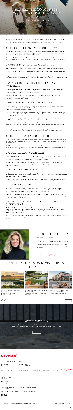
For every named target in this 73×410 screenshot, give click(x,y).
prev (2, 300)
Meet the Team (11, 370)
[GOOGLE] (47, 255)
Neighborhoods (36, 370)
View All (68, 300)
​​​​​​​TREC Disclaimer (5, 388)
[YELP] (44, 255)
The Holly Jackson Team (47, 215)
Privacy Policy (68, 403)
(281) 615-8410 (4, 364)
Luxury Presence (33, 403)
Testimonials (46, 370)
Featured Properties (23, 370)
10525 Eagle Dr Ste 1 (23, 364)
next (5, 300)
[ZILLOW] (37, 255)
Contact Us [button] (36, 332)
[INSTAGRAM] (53, 255)
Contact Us (55, 370)
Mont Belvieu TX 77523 (24, 365)
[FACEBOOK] (50, 255)
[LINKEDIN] (41, 255)
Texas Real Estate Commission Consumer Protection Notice (16, 385)
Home (2, 370)
